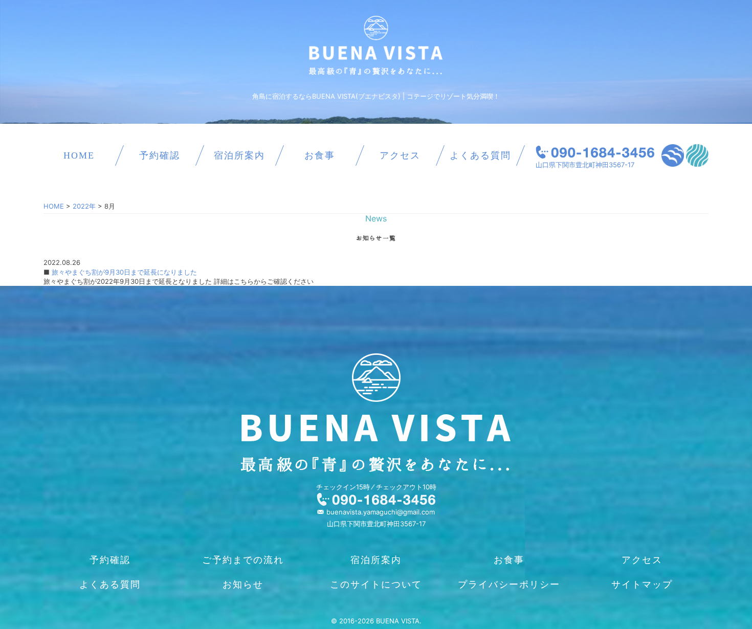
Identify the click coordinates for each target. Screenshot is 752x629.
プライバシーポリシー (509, 584)
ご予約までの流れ (243, 560)
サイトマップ (642, 584)
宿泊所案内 (239, 155)
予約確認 (159, 155)
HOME (79, 155)
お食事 (319, 155)
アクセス (400, 155)
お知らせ (243, 584)
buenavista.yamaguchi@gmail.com (380, 512)
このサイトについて (376, 584)
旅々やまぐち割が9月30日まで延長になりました (123, 272)
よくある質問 (480, 155)
